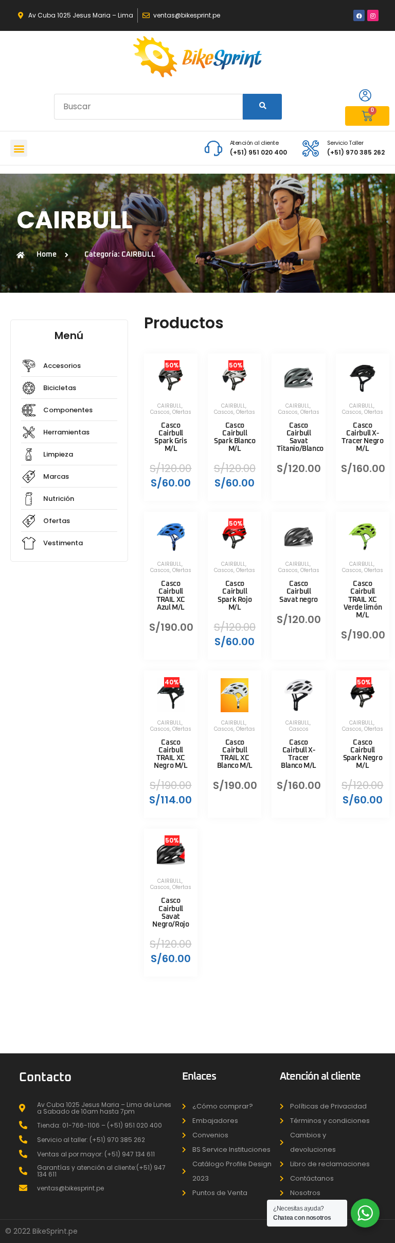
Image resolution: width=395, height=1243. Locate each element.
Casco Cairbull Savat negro (298, 591)
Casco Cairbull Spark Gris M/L (170, 437)
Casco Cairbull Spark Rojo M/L (235, 595)
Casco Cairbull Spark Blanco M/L (234, 437)
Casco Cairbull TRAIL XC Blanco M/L (235, 754)
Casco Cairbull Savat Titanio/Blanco (300, 437)
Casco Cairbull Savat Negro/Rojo (170, 912)
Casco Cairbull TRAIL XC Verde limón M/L (363, 599)
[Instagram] (373, 15)
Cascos (160, 412)
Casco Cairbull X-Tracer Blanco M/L (298, 754)
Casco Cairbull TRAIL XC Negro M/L (170, 754)
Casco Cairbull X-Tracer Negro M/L (362, 437)
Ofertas (181, 412)
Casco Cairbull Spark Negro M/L (363, 754)
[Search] (262, 107)
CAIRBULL (169, 406)
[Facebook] (359, 15)
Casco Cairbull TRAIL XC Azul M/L (170, 595)
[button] (18, 148)
